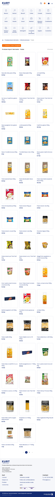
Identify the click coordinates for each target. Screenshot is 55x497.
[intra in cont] (44, 4)
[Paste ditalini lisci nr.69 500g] (45, 328)
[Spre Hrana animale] (14, 31)
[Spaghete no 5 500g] (27, 409)
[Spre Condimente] (48, 20)
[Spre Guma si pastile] (6, 31)
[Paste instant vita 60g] (45, 197)
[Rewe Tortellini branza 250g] (10, 143)
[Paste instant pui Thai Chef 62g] (10, 248)
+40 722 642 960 (48, 477)
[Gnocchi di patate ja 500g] (10, 197)
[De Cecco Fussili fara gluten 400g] (10, 90)
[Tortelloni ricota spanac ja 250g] (27, 302)
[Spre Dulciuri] (14, 12)
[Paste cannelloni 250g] (10, 436)
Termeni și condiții (24, 477)
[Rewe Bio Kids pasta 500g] (10, 64)
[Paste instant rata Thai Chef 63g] (27, 383)
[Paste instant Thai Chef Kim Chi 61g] (27, 90)
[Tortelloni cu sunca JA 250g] (10, 382)
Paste (32, 40)
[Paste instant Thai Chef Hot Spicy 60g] (45, 90)
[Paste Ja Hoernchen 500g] (45, 274)
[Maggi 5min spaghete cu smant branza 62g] (45, 248)
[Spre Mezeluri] (31, 20)
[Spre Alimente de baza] (40, 20)
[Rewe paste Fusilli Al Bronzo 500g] (45, 144)
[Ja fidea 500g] (45, 301)
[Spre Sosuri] (23, 20)
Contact (4, 477)
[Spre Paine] (6, 20)
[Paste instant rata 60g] (27, 222)
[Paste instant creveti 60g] (10, 222)
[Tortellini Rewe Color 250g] (27, 143)
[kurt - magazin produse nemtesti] (6, 3)
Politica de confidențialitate (27, 480)
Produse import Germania (12, 40)
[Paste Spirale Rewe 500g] (10, 170)
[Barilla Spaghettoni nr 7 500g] (27, 355)
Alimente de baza (24, 40)
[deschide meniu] (52, 3)
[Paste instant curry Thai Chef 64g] (27, 248)
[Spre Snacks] (14, 20)
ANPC (21, 485)
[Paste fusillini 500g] (10, 328)
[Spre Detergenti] (23, 31)
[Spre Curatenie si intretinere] (31, 31)
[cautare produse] (41, 3)
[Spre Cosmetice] (48, 31)
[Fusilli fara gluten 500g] (45, 116)
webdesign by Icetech (7, 495)
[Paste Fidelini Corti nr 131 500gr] (27, 329)
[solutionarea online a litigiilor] (31, 488)
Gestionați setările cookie (27, 482)
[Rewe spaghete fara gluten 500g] (10, 117)
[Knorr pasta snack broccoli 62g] (45, 356)
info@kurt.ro (47, 480)
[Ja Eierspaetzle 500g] (27, 116)
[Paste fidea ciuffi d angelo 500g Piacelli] (10, 409)
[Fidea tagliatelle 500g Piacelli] (45, 409)
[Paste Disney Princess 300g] (45, 382)
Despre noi (5, 480)
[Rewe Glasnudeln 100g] (27, 64)
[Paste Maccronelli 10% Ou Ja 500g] (10, 356)
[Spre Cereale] (40, 12)
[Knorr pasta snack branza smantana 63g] (10, 275)
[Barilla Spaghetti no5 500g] (10, 301)
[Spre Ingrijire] (40, 31)
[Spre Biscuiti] (23, 12)
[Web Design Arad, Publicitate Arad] (48, 494)
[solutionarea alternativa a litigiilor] (24, 488)
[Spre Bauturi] (6, 12)
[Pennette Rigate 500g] (45, 222)
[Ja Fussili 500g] (45, 64)
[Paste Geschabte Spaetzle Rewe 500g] (45, 171)
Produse (4, 482)
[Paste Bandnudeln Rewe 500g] (27, 171)
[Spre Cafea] (31, 12)
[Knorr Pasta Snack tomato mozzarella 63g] (27, 275)
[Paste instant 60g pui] (27, 197)
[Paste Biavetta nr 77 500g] (27, 436)
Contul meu (5, 485)
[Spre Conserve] (48, 12)
